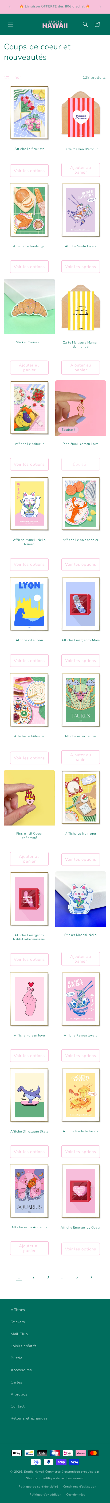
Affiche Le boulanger (29, 247)
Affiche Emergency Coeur (81, 1228)
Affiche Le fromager (80, 834)
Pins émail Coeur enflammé (29, 836)
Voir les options (29, 170)
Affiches (18, 1309)
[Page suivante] (91, 1277)
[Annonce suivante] (100, 7)
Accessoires (21, 1370)
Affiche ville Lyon (29, 640)
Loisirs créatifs (24, 1346)
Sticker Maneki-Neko (80, 935)
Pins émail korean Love (81, 444)
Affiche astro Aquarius (29, 1228)
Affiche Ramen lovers (80, 1036)
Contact (18, 1406)
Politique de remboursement (63, 1478)
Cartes (16, 1382)
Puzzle (16, 1358)
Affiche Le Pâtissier (29, 736)
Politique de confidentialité (38, 1487)
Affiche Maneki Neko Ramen (29, 542)
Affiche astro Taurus (81, 736)
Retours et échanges (29, 1418)
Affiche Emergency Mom (80, 640)
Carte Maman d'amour (81, 149)
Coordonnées (75, 1495)
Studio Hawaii (34, 1472)
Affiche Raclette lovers (81, 1132)
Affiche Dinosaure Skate (29, 1132)
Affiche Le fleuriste (29, 149)
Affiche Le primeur (29, 444)
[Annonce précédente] (10, 7)
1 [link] (19, 1277)
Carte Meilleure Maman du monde (81, 345)
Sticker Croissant (29, 343)
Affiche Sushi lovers (81, 247)
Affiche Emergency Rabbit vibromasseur (29, 937)
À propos (19, 1394)
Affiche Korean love (29, 1036)
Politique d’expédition (45, 1495)
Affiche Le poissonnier (80, 540)
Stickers (18, 1322)
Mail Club (19, 1334)
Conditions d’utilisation (79, 1487)
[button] (11, 24)
